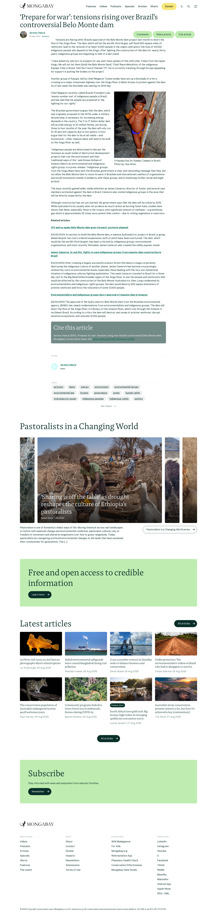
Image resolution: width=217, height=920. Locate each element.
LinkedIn (162, 841)
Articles (142, 6)
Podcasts (116, 6)
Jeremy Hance (37, 32)
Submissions (73, 865)
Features (91, 6)
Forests (84, 392)
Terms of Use (73, 869)
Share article (163, 34)
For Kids (116, 846)
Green (116, 392)
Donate (169, 6)
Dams (72, 387)
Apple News (164, 888)
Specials (129, 6)
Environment (101, 387)
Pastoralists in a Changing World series (168, 529)
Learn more (38, 594)
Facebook (162, 860)
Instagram (163, 846)
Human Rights (132, 392)
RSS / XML (163, 893)
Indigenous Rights (119, 398)
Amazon (45, 36)
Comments (143, 34)
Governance (100, 392)
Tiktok (160, 865)
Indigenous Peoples (93, 398)
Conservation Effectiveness (126, 865)
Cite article (185, 34)
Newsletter (38, 791)
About (69, 841)
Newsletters (72, 860)
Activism (58, 387)
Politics (138, 398)
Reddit (160, 869)
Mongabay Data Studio (124, 869)
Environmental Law (64, 392)
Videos (103, 6)
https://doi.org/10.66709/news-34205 (113, 339)
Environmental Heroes (126, 387)
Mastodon (162, 879)
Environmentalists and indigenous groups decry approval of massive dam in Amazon (99, 294)
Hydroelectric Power (65, 398)
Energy (85, 387)
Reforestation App (121, 855)
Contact (70, 846)
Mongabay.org (119, 851)
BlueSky (162, 874)
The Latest (26, 869)
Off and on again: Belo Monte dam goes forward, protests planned (89, 227)
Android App (164, 884)
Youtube (161, 851)
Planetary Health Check (124, 860)
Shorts (154, 6)
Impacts (70, 855)
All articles (184, 623)
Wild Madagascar (121, 841)
